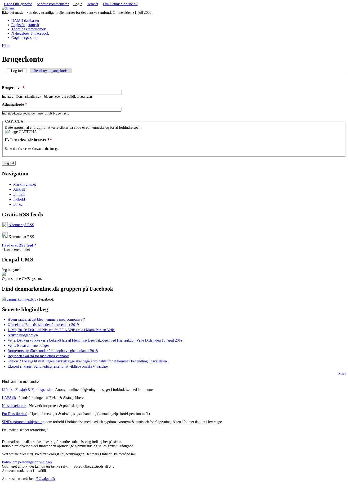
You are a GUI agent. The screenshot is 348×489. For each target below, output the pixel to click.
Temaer (92, 4)
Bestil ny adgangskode (50, 71)
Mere (342, 373)
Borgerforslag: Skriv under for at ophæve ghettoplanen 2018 (53, 351)
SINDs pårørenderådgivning (23, 422)
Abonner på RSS (21, 225)
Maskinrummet (24, 184)
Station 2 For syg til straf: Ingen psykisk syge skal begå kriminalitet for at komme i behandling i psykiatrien (87, 361)
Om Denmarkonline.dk (120, 4)
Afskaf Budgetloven (23, 335)
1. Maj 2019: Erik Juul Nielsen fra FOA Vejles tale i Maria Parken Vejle (61, 330)
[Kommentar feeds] (5, 237)
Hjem (6, 46)
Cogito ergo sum (23, 38)
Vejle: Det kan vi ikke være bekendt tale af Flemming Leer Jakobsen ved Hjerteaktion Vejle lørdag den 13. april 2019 (95, 340)
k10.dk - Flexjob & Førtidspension (28, 390)
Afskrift (19, 189)
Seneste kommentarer (53, 4)
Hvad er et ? (19, 245)
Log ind (19, 71)
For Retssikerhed (14, 414)
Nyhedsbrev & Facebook (30, 33)
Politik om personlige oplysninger (27, 462)
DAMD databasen (25, 20)
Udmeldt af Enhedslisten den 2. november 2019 (43, 325)
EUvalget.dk (45, 479)
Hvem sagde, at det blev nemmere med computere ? (46, 319)
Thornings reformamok (28, 29)
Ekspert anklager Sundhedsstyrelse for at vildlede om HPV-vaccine (58, 366)
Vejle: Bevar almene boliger (28, 345)
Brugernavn (13, 88)
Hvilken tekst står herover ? (28, 140)
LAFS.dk (9, 398)
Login (77, 4)
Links (17, 204)
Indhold (19, 199)
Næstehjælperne (14, 406)
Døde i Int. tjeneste (18, 4)
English (19, 194)
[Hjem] (8, 8)
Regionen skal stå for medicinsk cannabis (38, 356)
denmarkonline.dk (20, 299)
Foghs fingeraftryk (25, 25)
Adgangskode (14, 104)
